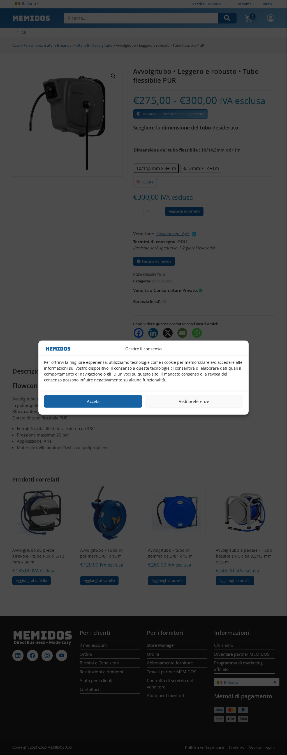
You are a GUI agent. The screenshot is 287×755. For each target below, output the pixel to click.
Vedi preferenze (194, 401)
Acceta (93, 401)
